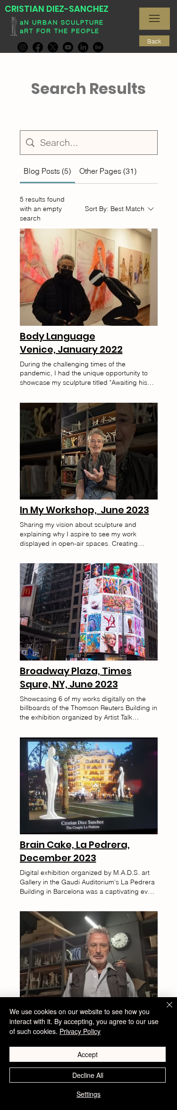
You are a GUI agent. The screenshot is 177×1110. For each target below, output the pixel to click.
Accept (87, 1054)
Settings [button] (88, 1094)
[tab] (48, 171)
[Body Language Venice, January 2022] (89, 277)
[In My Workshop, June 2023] (89, 451)
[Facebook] (38, 47)
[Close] (163, 1010)
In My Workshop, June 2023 (84, 510)
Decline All (87, 1075)
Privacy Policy (80, 1031)
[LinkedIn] (83, 47)
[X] (53, 47)
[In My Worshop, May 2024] (89, 959)
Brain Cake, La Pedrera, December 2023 (75, 851)
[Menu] (154, 19)
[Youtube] (68, 47)
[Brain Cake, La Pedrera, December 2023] (89, 786)
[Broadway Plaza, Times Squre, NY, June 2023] (89, 612)
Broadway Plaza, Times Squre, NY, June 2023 (76, 677)
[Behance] (98, 47)
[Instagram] (22, 47)
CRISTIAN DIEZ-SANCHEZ (57, 9)
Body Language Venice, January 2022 (71, 343)
